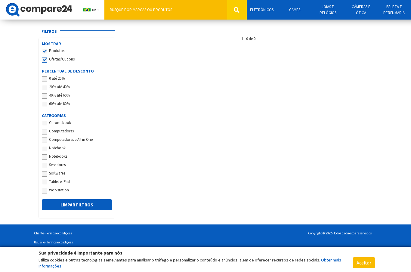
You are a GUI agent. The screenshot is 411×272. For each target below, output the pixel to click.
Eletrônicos (261, 9)
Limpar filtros (76, 205)
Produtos (56, 50)
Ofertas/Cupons (62, 59)
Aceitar (364, 263)
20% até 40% (59, 86)
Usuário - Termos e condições (53, 242)
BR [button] (93, 10)
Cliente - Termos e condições (53, 233)
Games (294, 9)
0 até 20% (57, 78)
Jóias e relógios (328, 9)
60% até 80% (59, 103)
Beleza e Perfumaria (394, 9)
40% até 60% (59, 95)
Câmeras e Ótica (361, 9)
